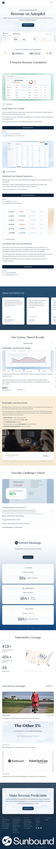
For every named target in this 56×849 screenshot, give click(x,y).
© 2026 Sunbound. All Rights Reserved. (40, 826)
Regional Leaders (27, 802)
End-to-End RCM (5, 804)
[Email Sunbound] (41, 806)
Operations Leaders (28, 800)
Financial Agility (5, 807)
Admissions (4, 800)
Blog (37, 804)
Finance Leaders (27, 798)
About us (37, 798)
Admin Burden (15, 809)
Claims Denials (15, 802)
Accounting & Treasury (28, 804)
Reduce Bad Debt (16, 800)
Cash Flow (15, 807)
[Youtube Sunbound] (38, 806)
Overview (46, 798)
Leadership (38, 800)
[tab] (28, 485)
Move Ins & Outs (16, 811)
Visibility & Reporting (17, 804)
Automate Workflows (17, 798)
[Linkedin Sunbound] (36, 806)
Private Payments (5, 802)
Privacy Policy (19, 826)
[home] (3, 2)
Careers (37, 802)
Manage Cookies (28, 826)
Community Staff (27, 807)
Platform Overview (5, 798)
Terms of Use (12, 826)
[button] (51, 2)
